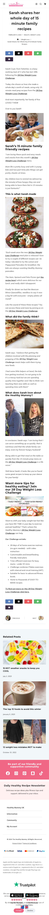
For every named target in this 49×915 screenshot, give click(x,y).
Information (12, 814)
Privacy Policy (17, 843)
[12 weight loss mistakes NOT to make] (24, 731)
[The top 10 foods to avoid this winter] (24, 693)
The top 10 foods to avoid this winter (22, 709)
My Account (12, 826)
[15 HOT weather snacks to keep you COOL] (24, 652)
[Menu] (4, 4)
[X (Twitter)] (19, 53)
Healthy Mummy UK (15, 807)
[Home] (18, 39)
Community (12, 820)
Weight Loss (35, 35)
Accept (18, 910)
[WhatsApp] (38, 53)
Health (26, 35)
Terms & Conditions (30, 843)
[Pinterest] (28, 53)
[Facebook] (9, 53)
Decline (30, 910)
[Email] (9, 59)
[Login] (36, 4)
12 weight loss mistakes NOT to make (22, 747)
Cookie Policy (28, 905)
